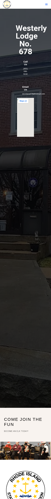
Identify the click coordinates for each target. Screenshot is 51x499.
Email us (25, 88)
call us (25, 63)
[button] (46, 4)
